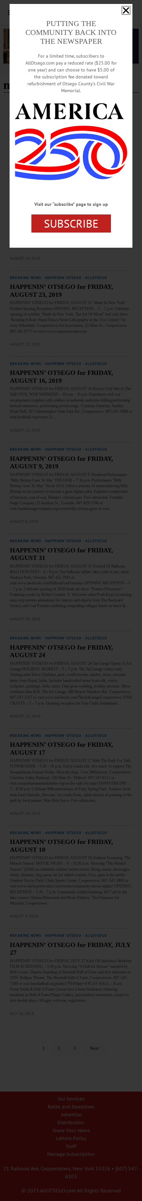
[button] (126, 10)
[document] (71, 600)
